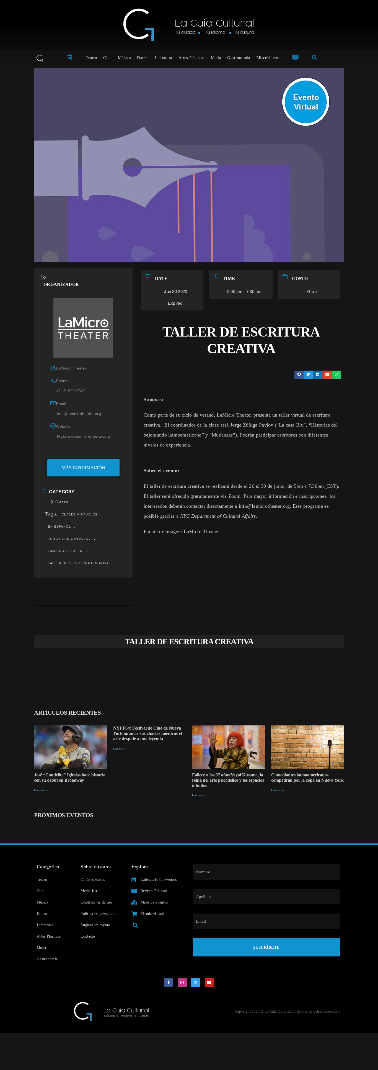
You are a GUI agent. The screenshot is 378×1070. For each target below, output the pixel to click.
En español (59, 526)
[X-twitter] (196, 982)
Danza (143, 57)
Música (124, 57)
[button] (299, 375)
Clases (61, 502)
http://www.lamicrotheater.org (83, 436)
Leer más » (40, 790)
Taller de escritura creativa (78, 563)
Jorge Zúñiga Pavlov (69, 538)
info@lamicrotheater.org (79, 413)
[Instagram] (182, 982)
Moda (216, 57)
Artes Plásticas (191, 57)
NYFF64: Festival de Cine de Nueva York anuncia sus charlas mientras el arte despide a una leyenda (147, 733)
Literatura (163, 57)
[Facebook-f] (169, 982)
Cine (107, 57)
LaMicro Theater (65, 551)
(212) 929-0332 (71, 391)
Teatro (91, 57)
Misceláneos (268, 57)
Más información (83, 467)
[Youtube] (209, 982)
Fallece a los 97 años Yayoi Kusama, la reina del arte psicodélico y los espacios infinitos (228, 780)
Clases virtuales (79, 514)
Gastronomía (238, 57)
